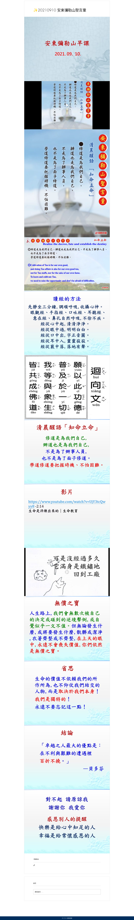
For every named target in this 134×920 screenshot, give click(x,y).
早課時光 (36, 859)
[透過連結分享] (34, 865)
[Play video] (67, 105)
